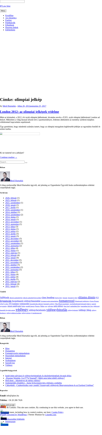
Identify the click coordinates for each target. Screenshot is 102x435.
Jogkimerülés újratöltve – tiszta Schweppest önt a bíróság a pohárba (33, 383)
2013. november (12, 222)
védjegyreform (26, 313)
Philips (42, 306)
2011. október (11, 265)
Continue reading (8, 157)
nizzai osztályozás (14, 306)
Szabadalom (10, 360)
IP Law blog (5, 6)
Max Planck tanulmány (62, 304)
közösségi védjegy (49, 304)
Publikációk (10, 23)
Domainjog (10, 351)
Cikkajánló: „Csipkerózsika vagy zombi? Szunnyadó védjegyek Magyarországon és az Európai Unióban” (49, 385)
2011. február (10, 284)
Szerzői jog (10, 363)
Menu (3, 11)
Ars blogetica (10, 18)
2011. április (10, 279)
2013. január (10, 236)
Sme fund (67, 306)
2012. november (12, 241)
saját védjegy (58, 306)
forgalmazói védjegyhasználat (26, 301)
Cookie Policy (57, 412)
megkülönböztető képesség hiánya (80, 304)
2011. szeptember (12, 267)
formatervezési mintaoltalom (49, 301)
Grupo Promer (94, 301)
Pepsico (37, 306)
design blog (58, 297)
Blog (7, 348)
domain (65, 297)
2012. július (10, 248)
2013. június (10, 229)
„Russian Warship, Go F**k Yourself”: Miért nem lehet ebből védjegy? (35, 378)
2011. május (10, 277)
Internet (8, 358)
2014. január (10, 219)
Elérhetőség (10, 30)
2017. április (10, 207)
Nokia (23, 306)
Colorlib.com (50, 414)
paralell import (30, 306)
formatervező (67, 300)
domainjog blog (73, 297)
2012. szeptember (12, 243)
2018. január (10, 205)
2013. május (10, 231)
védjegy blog (84, 310)
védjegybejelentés (37, 310)
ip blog (6, 304)
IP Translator (14, 304)
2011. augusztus (12, 269)
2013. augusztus (12, 224)
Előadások (9, 25)
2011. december (12, 260)
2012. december (12, 238)
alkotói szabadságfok (16, 297)
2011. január (10, 286)
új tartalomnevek (36, 313)
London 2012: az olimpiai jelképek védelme (29, 111)
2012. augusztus (12, 246)
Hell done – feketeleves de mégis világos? (22, 380)
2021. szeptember (12, 203)
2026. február (11, 198)
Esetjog (8, 20)
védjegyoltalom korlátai (13, 313)
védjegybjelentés (73, 310)
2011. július (10, 272)
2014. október (11, 212)
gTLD (2, 304)
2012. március (11, 253)
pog (46, 306)
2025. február (11, 200)
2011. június (10, 274)
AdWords (4, 297)
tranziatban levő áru (87, 306)
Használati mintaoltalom (15, 356)
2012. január (10, 258)
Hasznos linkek (11, 27)
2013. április (10, 234)
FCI (97, 298)
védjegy (22, 309)
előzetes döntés (86, 297)
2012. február (11, 255)
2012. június (10, 250)
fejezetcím (5, 300)
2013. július (10, 226)
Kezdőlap (9, 15)
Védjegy (8, 365)
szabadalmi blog (75, 306)
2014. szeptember (12, 215)
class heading (48, 297)
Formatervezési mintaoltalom (17, 353)
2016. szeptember (12, 210)
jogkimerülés (24, 304)
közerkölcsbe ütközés (36, 304)
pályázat (50, 306)
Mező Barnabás (9, 106)
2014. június (10, 217)
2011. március (11, 281)
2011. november (12, 262)
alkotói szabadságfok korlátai (32, 297)
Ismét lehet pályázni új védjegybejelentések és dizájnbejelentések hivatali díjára (38, 376)
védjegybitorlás (56, 309)
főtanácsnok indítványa (82, 301)
